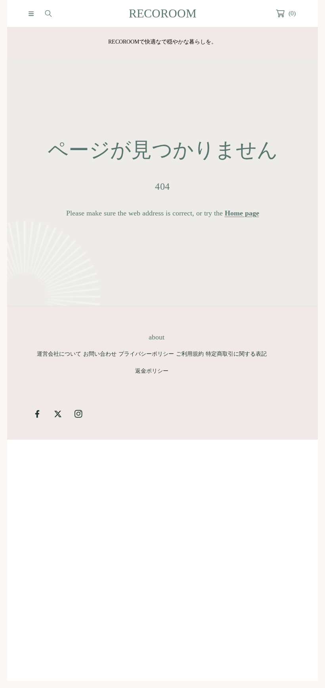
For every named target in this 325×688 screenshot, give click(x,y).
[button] (31, 13)
